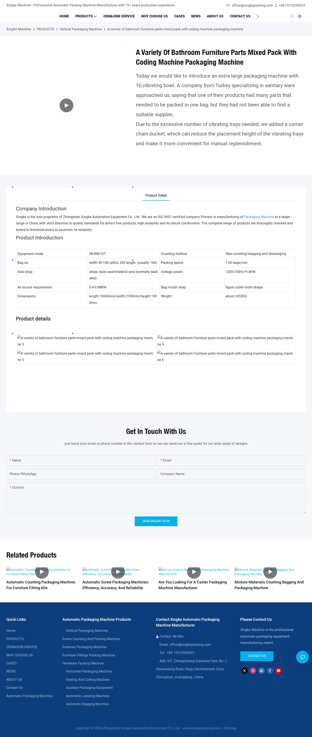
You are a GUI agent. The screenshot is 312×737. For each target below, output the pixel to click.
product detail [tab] (156, 195)
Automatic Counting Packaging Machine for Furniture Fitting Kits (40, 585)
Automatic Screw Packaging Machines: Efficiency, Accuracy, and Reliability (115, 585)
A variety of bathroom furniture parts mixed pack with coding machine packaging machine (175, 29)
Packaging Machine (259, 217)
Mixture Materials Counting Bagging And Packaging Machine (269, 585)
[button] (258, 16)
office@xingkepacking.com (252, 5)
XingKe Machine (18, 29)
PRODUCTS (45, 29)
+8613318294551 (292, 5)
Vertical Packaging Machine (81, 29)
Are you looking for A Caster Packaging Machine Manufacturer (193, 585)
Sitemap (229, 728)
